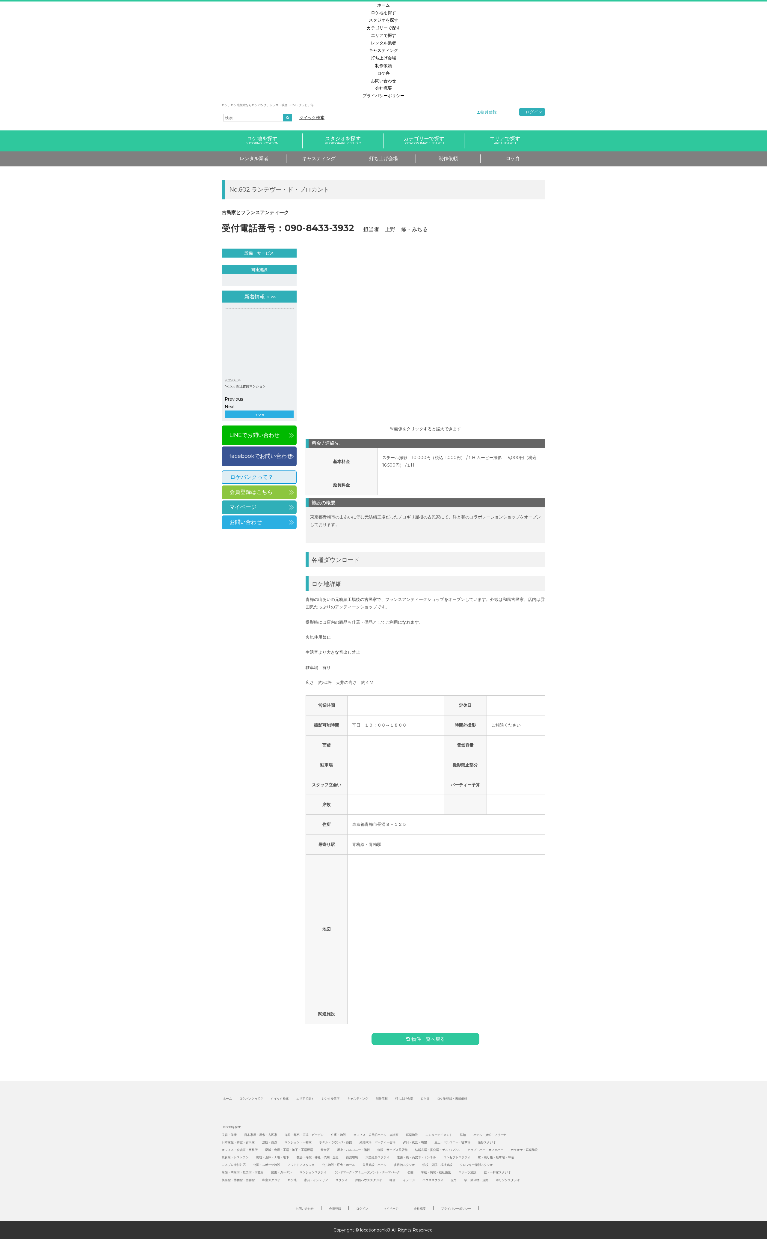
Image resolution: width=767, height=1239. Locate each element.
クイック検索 (311, 117)
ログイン (534, 112)
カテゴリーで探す (383, 28)
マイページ (243, 507)
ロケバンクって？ (251, 477)
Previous (234, 399)
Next (230, 406)
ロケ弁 (383, 73)
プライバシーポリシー (383, 95)
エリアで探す (383, 35)
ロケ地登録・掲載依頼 (452, 1098)
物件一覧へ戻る (427, 1039)
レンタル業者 (383, 43)
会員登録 (488, 112)
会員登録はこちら (251, 492)
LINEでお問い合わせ (255, 435)
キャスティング (383, 50)
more (259, 414)
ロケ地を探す (383, 12)
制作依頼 (383, 65)
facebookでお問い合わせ (261, 456)
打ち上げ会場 (383, 58)
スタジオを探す (383, 20)
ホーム (383, 5)
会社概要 (383, 88)
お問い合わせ (383, 80)
